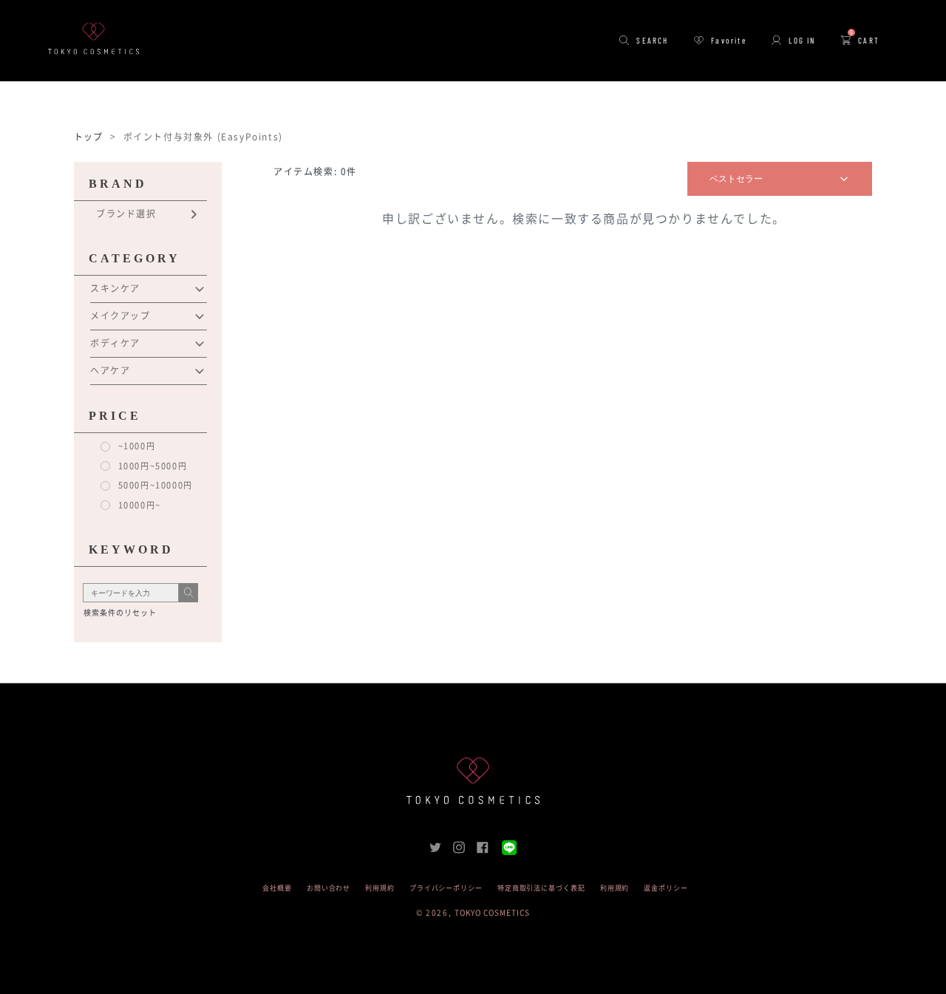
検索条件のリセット (120, 612)
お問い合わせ (328, 888)
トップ (88, 136)
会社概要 (277, 888)
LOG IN (802, 40)
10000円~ (138, 505)
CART (864, 40)
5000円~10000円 (154, 485)
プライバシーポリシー (446, 888)
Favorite (728, 40)
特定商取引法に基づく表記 (541, 888)
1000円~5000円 (151, 466)
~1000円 (135, 446)
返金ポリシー (665, 888)
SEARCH (652, 40)
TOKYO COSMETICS (492, 912)
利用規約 (380, 888)
